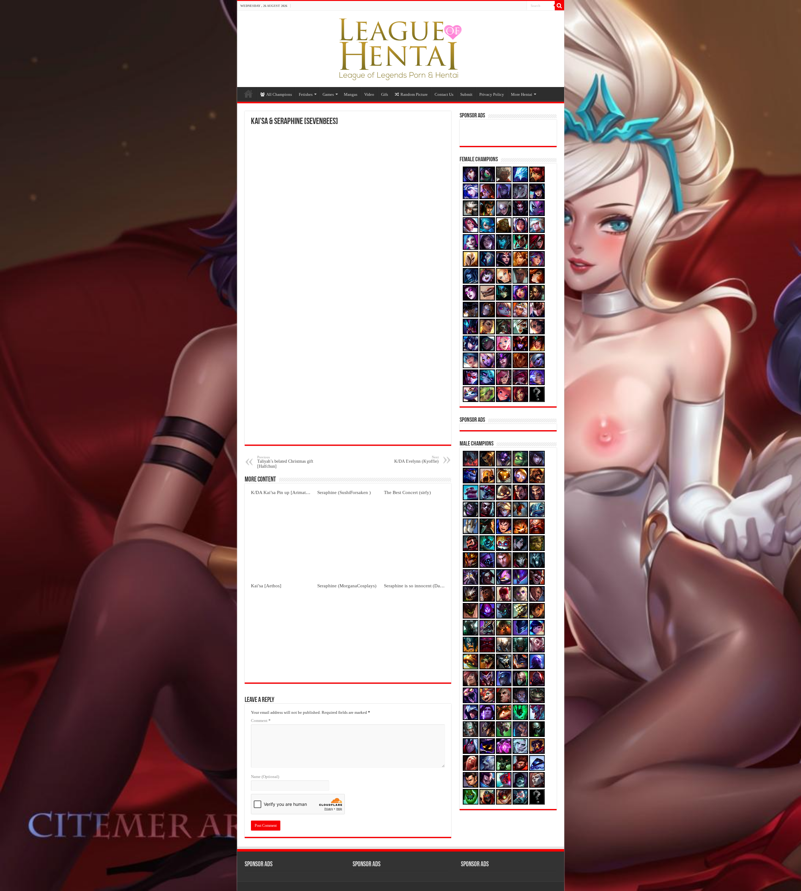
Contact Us (444, 94)
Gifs (384, 94)
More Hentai (521, 94)
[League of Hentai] (400, 47)
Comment (261, 720)
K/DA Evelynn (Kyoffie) (416, 459)
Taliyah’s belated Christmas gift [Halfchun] (285, 462)
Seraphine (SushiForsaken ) (344, 492)
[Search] (559, 5)
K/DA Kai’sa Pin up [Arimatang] (282, 492)
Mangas (350, 94)
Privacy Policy (491, 94)
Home (248, 93)
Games (328, 94)
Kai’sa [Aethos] (266, 585)
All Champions (279, 94)
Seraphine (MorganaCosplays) (346, 585)
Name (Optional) (265, 776)
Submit (466, 94)
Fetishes (306, 94)
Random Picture (414, 94)
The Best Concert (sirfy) (407, 492)
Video (369, 94)
